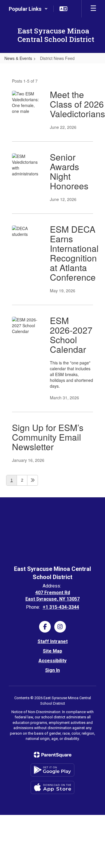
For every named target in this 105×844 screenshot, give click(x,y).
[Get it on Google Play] (52, 770)
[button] (28, 8)
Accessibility (52, 660)
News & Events (18, 58)
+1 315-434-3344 (61, 607)
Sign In (52, 670)
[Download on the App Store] (52, 787)
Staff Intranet (53, 641)
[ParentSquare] (52, 754)
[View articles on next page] (32, 480)
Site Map (52, 651)
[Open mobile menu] (93, 8)
